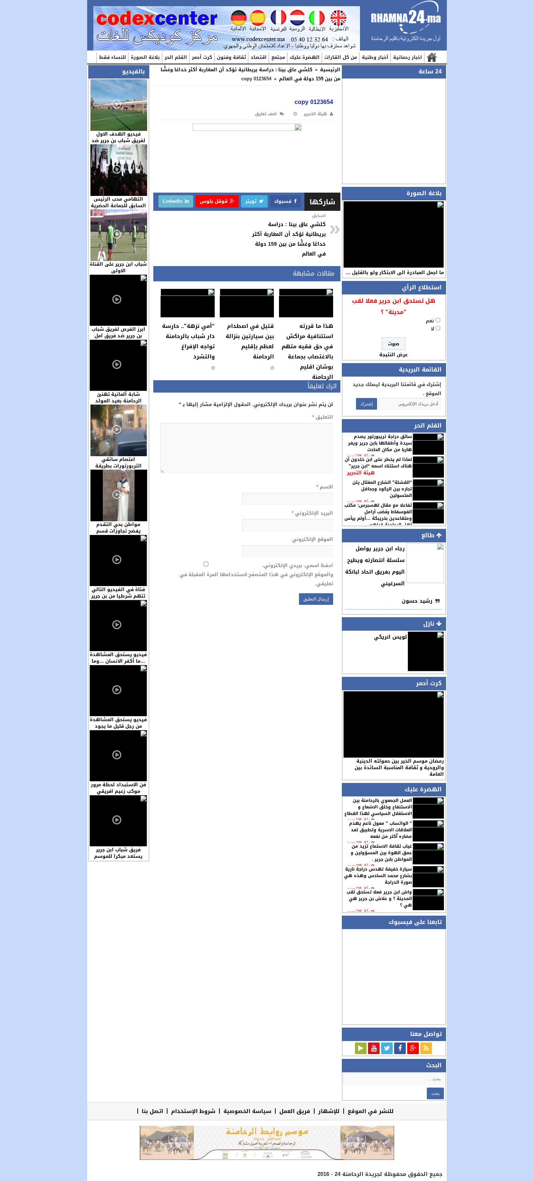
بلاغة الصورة (145, 57)
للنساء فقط (112, 57)
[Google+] (413, 1048)
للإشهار (329, 1111)
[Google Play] (361, 1048)
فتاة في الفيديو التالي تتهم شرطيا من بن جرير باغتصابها (118, 596)
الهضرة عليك (305, 57)
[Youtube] (374, 1048)
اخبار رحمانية (407, 57)
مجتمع (278, 57)
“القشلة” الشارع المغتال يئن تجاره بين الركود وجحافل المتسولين (382, 488)
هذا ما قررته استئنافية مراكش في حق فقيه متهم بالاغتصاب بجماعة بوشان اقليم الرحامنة (307, 351)
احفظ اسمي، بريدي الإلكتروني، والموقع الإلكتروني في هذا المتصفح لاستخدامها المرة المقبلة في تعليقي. (256, 574)
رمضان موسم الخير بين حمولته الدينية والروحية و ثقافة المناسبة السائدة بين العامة (399, 767)
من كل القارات (340, 57)
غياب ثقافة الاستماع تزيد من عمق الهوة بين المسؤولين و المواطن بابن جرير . (381, 852)
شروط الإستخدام (193, 1111)
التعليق (322, 417)
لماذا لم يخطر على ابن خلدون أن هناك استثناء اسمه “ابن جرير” (378, 462)
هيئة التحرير (361, 472)
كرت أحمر (202, 57)
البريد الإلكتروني (312, 513)
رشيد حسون (417, 601)
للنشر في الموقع (371, 1111)
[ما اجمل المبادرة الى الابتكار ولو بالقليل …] (393, 234)
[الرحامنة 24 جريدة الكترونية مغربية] (406, 21)
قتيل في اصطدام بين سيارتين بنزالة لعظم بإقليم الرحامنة (250, 341)
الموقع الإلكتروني (312, 539)
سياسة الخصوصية (247, 1111)
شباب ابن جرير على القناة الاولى (118, 267)
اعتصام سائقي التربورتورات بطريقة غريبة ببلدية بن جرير (118, 466)
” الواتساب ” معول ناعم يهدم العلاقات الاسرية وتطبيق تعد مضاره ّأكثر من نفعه (380, 829)
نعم (430, 320)
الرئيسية (431, 57)
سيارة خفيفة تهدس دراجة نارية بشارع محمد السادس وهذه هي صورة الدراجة (378, 875)
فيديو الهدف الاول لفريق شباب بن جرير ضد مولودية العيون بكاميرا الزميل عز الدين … (118, 143)
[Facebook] (400, 1048)
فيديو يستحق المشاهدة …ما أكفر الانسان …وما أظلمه (118, 661)
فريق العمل (294, 1111)
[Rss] (426, 1048)
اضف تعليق (266, 114)
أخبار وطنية (375, 57)
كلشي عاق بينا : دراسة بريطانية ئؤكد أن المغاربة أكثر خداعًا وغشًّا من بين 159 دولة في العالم (289, 235)
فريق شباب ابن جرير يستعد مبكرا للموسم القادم (118, 856)
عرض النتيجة (393, 354)
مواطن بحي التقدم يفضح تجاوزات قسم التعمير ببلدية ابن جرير (118, 531)
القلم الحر (176, 57)
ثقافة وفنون (231, 57)
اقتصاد (259, 57)
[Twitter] (387, 1048)
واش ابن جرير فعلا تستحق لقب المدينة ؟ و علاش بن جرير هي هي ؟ (379, 898)
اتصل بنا (152, 1111)
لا (432, 328)
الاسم (324, 486)
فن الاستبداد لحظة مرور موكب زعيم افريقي (118, 788)
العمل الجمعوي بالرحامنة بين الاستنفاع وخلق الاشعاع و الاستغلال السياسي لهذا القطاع (378, 807)
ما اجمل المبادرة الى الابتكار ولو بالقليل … (395, 272)
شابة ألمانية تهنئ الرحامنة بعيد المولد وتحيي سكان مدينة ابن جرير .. (118, 404)
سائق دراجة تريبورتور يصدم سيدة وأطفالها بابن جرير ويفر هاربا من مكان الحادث (380, 443)
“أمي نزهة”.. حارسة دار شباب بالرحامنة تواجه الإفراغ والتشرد (188, 341)
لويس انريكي (390, 637)
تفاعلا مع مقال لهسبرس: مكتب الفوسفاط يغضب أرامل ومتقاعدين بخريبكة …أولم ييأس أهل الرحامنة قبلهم (378, 515)
